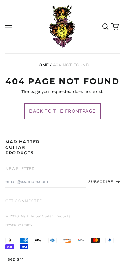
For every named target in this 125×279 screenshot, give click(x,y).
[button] (105, 27)
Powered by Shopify (18, 224)
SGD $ (13, 259)
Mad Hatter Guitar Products (22, 147)
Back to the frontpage (62, 111)
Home (42, 65)
